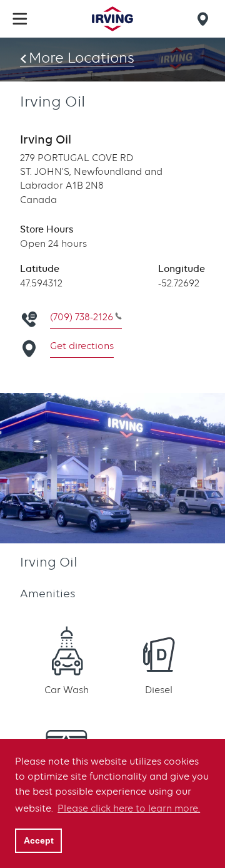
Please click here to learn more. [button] (129, 808)
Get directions (82, 346)
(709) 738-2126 (81, 317)
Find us (205, 18)
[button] (20, 18)
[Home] (112, 18)
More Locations (81, 58)
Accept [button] (39, 840)
